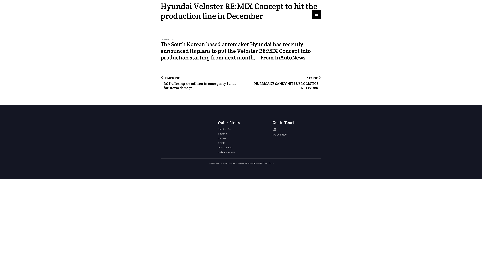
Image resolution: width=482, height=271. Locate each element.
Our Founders (225, 147)
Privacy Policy (268, 163)
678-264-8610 (280, 134)
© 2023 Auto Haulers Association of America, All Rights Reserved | (235, 163)
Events (221, 143)
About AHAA (224, 129)
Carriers (222, 138)
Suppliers (222, 133)
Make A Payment (226, 152)
